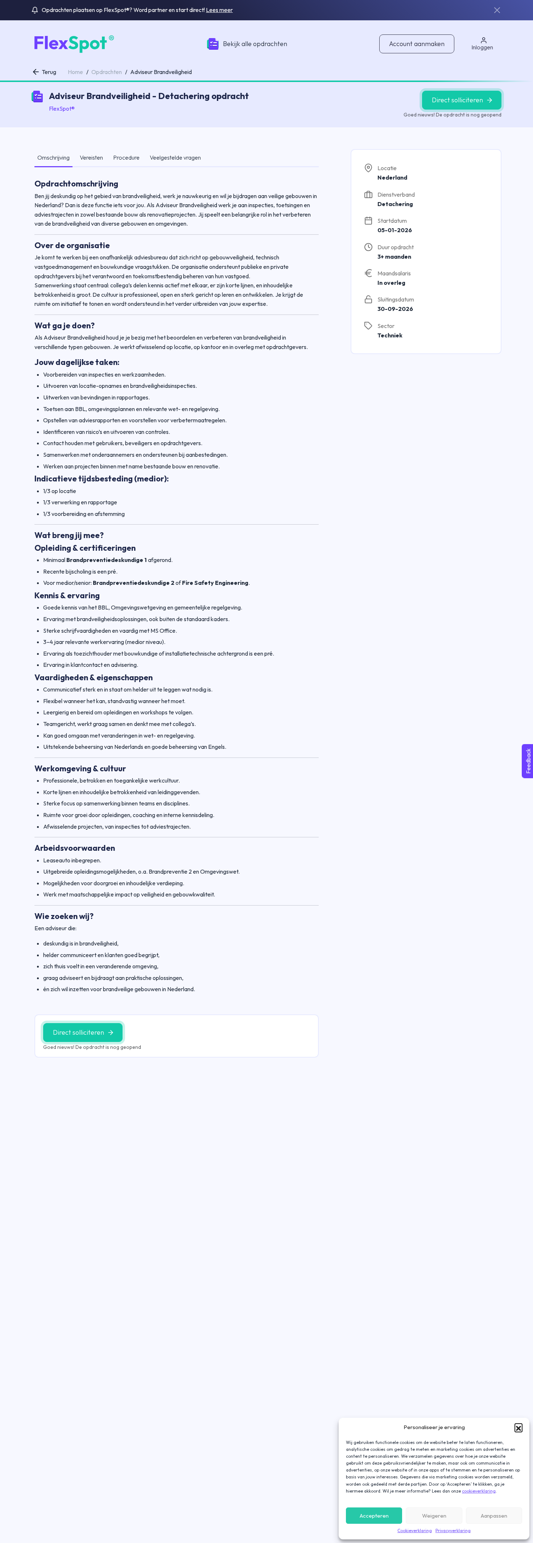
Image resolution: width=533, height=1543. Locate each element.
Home (75, 71)
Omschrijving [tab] (53, 157)
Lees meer (219, 9)
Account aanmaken (417, 44)
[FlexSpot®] (73, 43)
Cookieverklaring (414, 1530)
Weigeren (434, 1515)
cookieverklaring (479, 1491)
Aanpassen (494, 1515)
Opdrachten (106, 71)
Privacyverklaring (453, 1530)
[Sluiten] (497, 10)
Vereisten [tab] (91, 157)
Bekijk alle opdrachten (255, 44)
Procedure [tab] (126, 157)
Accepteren (374, 1515)
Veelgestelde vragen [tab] (175, 157)
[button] (518, 1427)
